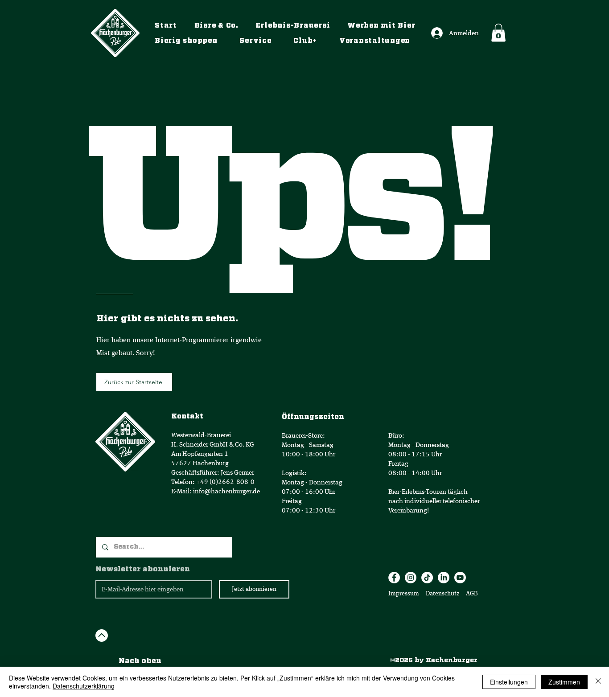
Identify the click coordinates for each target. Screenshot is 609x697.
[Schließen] (598, 682)
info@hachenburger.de (226, 491)
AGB (471, 593)
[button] (498, 33)
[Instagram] (410, 577)
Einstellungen (509, 681)
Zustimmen (564, 681)
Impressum (403, 593)
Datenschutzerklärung (84, 685)
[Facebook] (394, 577)
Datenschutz (443, 593)
